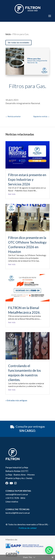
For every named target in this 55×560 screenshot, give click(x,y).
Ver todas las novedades (18, 42)
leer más (11, 194)
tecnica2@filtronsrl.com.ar (17, 513)
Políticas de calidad (27, 528)
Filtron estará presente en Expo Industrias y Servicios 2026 (27, 179)
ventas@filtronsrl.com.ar (16, 494)
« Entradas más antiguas (16, 400)
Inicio (8, 34)
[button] (49, 550)
